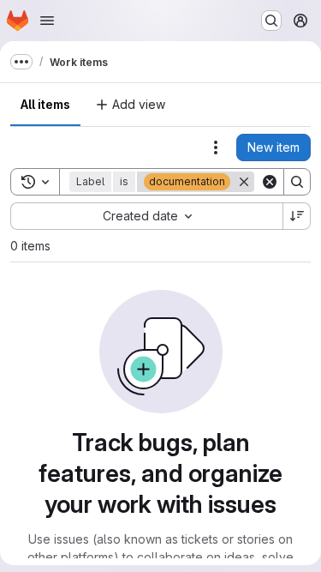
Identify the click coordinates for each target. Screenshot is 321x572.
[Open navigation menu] (47, 20)
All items (45, 104)
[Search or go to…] (271, 20)
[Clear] (269, 182)
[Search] (297, 182)
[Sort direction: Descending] (297, 216)
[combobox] (146, 216)
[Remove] (244, 182)
